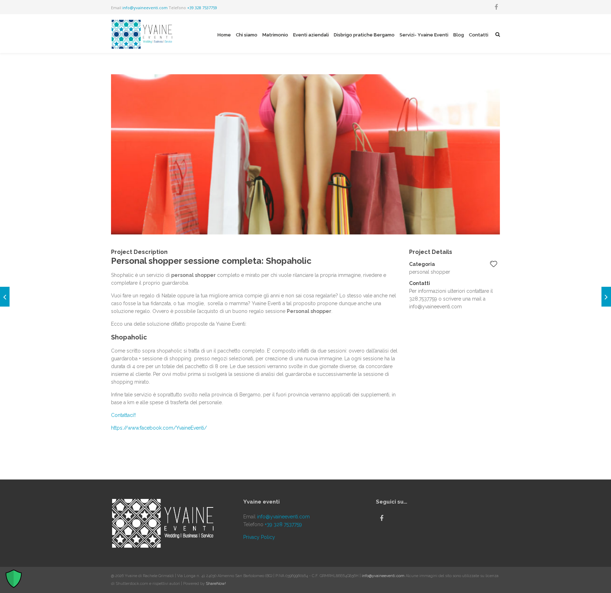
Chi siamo (246, 34)
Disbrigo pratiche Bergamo (364, 34)
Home (224, 34)
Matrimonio (275, 34)
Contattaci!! (123, 415)
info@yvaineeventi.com (145, 7)
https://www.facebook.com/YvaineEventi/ (159, 428)
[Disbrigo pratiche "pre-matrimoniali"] (606, 297)
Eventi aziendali (311, 34)
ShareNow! (216, 583)
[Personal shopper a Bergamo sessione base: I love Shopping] (5, 297)
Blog (458, 34)
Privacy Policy (259, 537)
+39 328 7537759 (202, 7)
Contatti (478, 34)
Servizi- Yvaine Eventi (424, 34)
